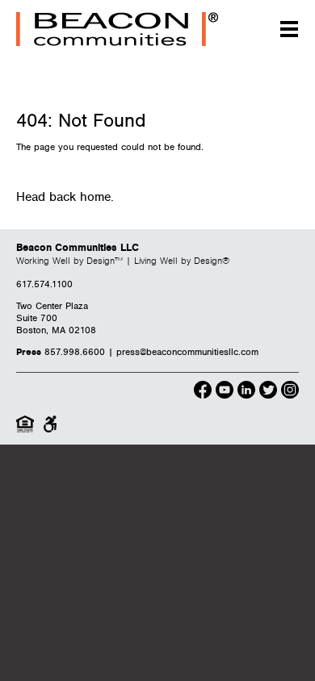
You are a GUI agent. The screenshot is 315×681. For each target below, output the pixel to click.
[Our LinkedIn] (246, 392)
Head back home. (65, 197)
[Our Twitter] (268, 392)
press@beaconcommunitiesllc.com (187, 352)
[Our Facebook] (203, 392)
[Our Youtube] (224, 392)
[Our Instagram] (290, 392)
